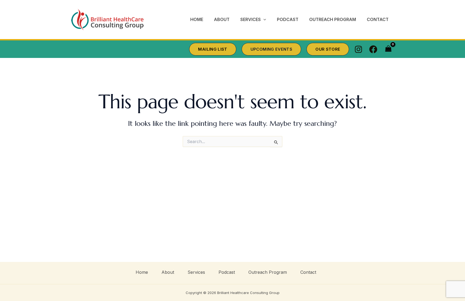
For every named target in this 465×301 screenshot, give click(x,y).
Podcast (227, 272)
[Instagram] (358, 49)
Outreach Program (267, 272)
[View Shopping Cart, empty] (388, 49)
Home (142, 272)
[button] (263, 19)
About (167, 272)
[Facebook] (373, 49)
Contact (308, 272)
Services (196, 272)
